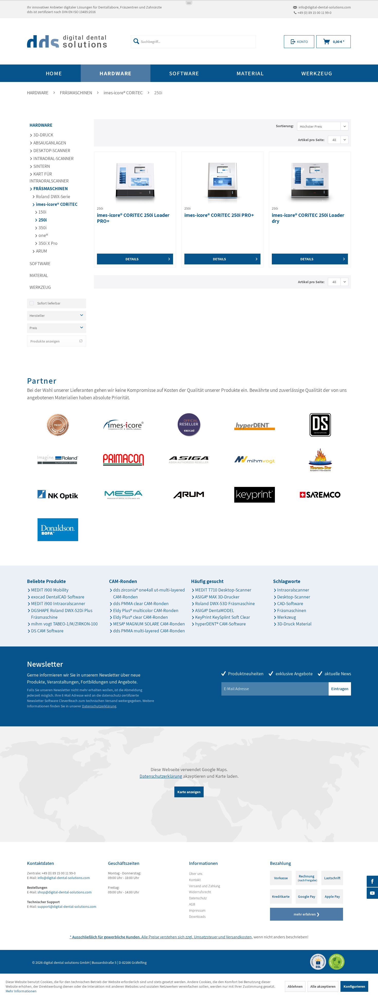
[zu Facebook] (372, 881)
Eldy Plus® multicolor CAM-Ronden (145, 610)
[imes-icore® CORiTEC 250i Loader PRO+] (135, 180)
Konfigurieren (354, 986)
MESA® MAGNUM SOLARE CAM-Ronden (149, 624)
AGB (192, 904)
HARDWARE (41, 125)
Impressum (197, 910)
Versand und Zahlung (204, 886)
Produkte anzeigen (45, 341)
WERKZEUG (40, 287)
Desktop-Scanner (293, 597)
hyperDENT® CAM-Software (220, 624)
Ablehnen (295, 986)
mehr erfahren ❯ (307, 914)
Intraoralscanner (293, 590)
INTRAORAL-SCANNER (53, 158)
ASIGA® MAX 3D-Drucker (217, 597)
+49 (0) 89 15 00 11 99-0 (314, 12)
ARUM (41, 251)
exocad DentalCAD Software (57, 597)
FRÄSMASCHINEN (50, 188)
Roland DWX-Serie (52, 196)
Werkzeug (286, 617)
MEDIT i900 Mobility (49, 590)
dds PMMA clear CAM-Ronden (141, 603)
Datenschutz (198, 898)
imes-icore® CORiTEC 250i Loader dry (308, 218)
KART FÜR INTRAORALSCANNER (49, 177)
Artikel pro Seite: (311, 139)
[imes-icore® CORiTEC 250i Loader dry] (310, 180)
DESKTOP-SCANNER (51, 150)
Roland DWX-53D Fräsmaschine (225, 603)
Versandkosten (239, 937)
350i (42, 227)
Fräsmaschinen (291, 610)
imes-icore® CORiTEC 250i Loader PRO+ (133, 218)
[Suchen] (136, 41)
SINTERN (41, 166)
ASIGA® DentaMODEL (214, 610)
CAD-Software (290, 603)
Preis (33, 328)
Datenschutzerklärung (99, 706)
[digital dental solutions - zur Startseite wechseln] (67, 41)
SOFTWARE (40, 263)
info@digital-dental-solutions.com (325, 7)
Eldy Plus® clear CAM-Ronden (140, 617)
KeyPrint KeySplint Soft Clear (222, 617)
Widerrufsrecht (200, 892)
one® (43, 235)
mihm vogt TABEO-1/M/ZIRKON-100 (64, 624)
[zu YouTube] (372, 893)
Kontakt (195, 879)
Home (54, 73)
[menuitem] (193, 41)
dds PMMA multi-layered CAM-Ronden (149, 631)
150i (42, 212)
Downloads (197, 916)
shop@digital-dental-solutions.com (65, 892)
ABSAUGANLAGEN (49, 143)
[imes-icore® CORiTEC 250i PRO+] (222, 180)
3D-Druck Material (294, 624)
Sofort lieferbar (48, 303)
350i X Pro (48, 243)
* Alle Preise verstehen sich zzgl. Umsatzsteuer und (148, 937)
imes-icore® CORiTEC (56, 204)
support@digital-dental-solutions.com (67, 906)
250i (42, 220)
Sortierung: (285, 126)
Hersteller (37, 315)
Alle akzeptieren (323, 986)
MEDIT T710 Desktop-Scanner (223, 590)
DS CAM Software (47, 631)
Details (132, 259)
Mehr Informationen (21, 991)
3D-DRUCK (42, 135)
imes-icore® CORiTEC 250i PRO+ (219, 215)
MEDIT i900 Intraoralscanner (58, 603)
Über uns (195, 873)
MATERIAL (39, 275)
